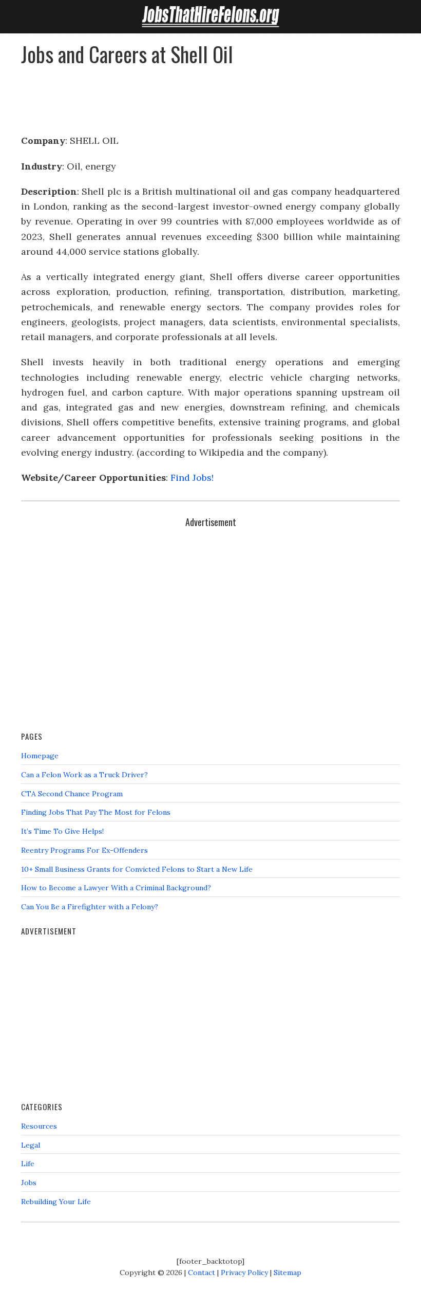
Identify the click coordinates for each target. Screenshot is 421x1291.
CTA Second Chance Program (72, 793)
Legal (30, 1145)
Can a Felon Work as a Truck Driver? (84, 774)
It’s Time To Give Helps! (62, 831)
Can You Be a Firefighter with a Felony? (89, 906)
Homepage (40, 755)
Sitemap (287, 1272)
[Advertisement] (210, 95)
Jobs (28, 1182)
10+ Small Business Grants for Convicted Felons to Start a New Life (137, 869)
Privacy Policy (244, 1272)
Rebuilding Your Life (56, 1201)
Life (27, 1163)
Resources (39, 1126)
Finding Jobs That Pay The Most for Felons (95, 812)
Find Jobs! (192, 477)
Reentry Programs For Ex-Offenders (84, 850)
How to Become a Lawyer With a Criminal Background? (116, 887)
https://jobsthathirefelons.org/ (210, 16)
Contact (201, 1272)
